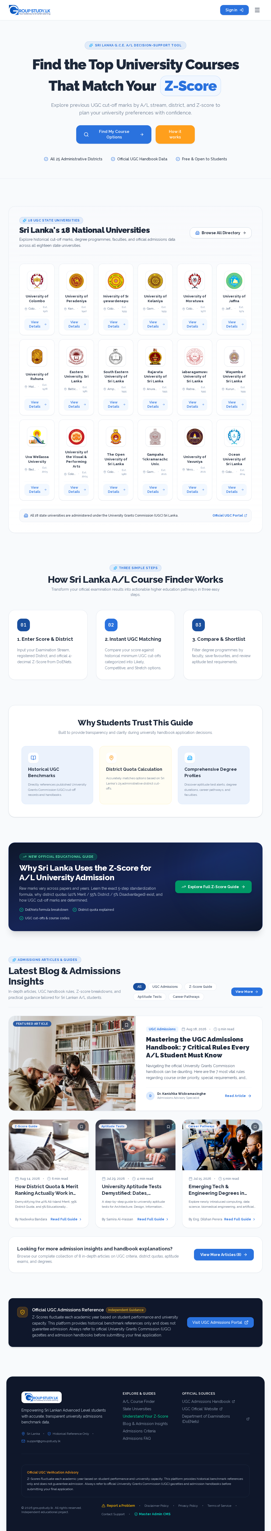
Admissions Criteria (139, 1431)
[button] (37, 299)
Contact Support (113, 1514)
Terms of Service (219, 1506)
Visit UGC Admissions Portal (217, 1322)
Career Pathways (186, 997)
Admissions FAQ (137, 1438)
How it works (175, 134)
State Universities (137, 1409)
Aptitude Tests (150, 997)
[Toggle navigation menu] (257, 10)
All (139, 987)
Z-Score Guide (200, 987)
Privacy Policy (188, 1506)
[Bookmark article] (126, 1025)
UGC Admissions (165, 987)
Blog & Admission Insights (145, 1424)
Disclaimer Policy (156, 1506)
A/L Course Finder (139, 1401)
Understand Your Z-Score (145, 1416)
